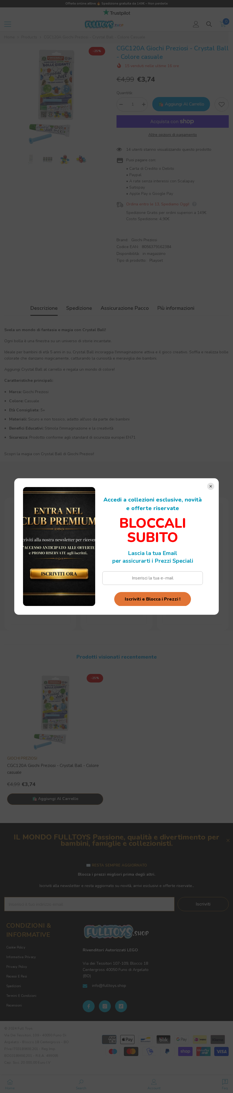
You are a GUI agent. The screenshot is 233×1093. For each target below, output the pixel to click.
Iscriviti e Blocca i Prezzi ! (152, 599)
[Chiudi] (210, 486)
